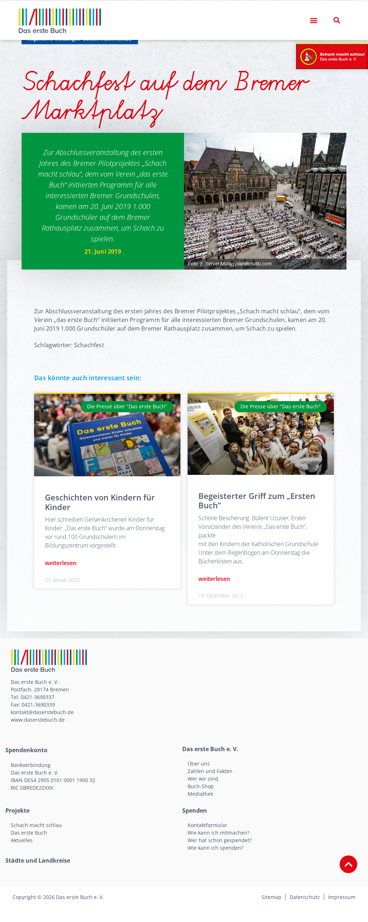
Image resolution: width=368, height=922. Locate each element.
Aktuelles (22, 840)
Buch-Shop (201, 786)
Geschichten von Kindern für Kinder (100, 502)
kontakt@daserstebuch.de (42, 712)
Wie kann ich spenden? (215, 847)
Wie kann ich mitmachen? (218, 832)
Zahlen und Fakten (210, 771)
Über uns (199, 763)
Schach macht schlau (36, 825)
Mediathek (200, 793)
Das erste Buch (29, 832)
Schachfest (89, 345)
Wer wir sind (203, 778)
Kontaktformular (207, 825)
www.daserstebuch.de (38, 719)
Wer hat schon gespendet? (220, 840)
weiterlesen (61, 563)
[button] (314, 20)
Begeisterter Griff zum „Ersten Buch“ (256, 500)
